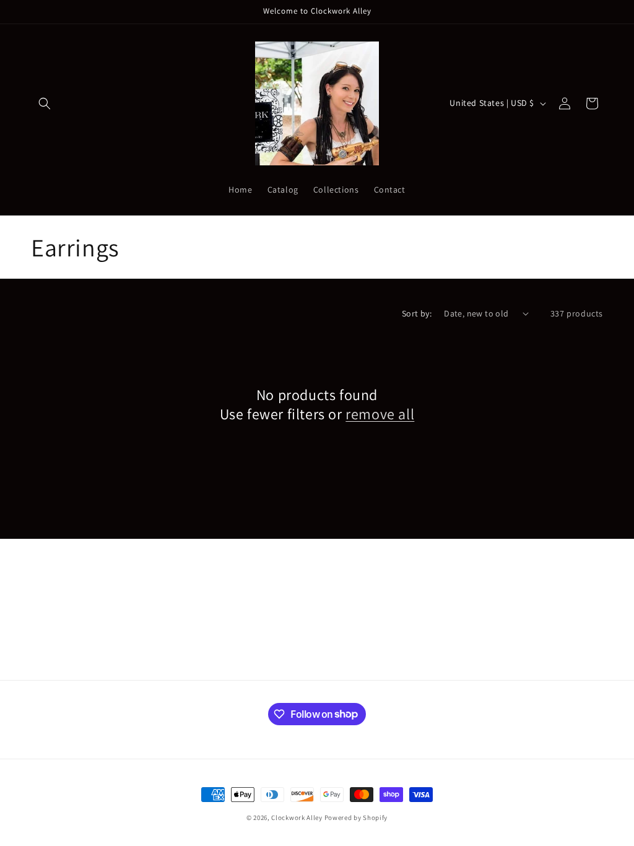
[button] (44, 103)
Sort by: (417, 313)
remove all (379, 414)
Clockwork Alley (297, 817)
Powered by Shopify (356, 817)
